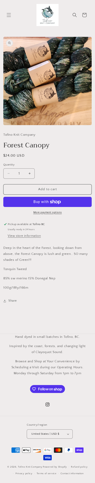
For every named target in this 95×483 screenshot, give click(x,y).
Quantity (9, 164)
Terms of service (47, 473)
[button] (9, 15)
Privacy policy (23, 473)
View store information (24, 236)
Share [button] (12, 301)
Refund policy (79, 467)
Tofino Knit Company (30, 466)
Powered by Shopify (55, 466)
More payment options (47, 212)
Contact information (72, 473)
